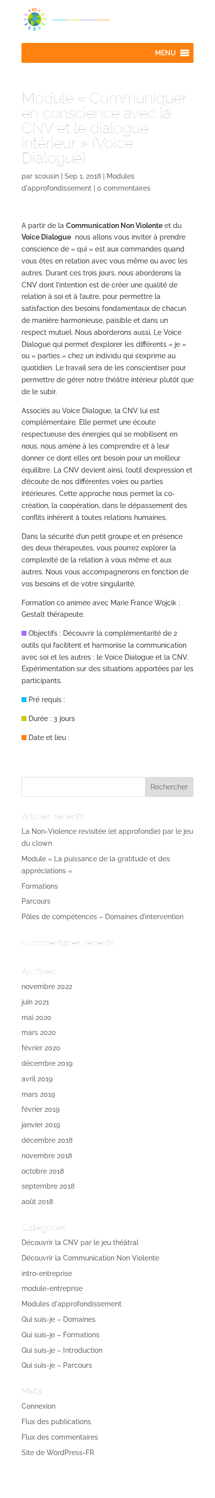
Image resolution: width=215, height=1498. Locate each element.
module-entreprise (52, 1288)
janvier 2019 (41, 1125)
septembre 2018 (48, 1186)
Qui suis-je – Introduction (62, 1350)
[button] (165, 53)
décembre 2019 (47, 1063)
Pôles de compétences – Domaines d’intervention (103, 917)
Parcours (36, 901)
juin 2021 (35, 1002)
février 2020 (41, 1048)
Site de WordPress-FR (58, 1453)
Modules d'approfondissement (72, 1304)
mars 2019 (38, 1094)
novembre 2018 (47, 1156)
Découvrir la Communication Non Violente (90, 1258)
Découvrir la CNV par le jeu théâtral (80, 1243)
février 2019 (41, 1109)
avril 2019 (37, 1079)
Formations (40, 886)
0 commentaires (123, 188)
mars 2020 (39, 1032)
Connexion (39, 1406)
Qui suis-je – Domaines (59, 1319)
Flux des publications (56, 1422)
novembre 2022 (47, 987)
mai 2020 (37, 1017)
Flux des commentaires (60, 1437)
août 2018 (37, 1202)
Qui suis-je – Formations (61, 1335)
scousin (46, 176)
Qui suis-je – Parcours (57, 1365)
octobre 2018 (43, 1171)
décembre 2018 (47, 1140)
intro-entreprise (47, 1273)
